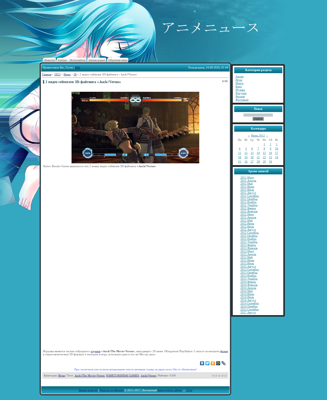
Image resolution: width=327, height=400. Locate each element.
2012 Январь (248, 208)
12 (246, 152)
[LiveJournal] (223, 363)
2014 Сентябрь (249, 303)
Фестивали (242, 99)
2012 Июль (247, 226)
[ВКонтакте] (202, 363)
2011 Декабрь (249, 205)
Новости (49, 60)
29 (264, 161)
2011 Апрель (248, 180)
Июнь (67, 74)
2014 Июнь (247, 293)
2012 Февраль (249, 211)
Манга (239, 83)
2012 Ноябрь (248, 238)
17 (276, 152)
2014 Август (248, 300)
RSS (77, 67)
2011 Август (248, 192)
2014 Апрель (248, 287)
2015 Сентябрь (249, 309)
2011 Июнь (247, 186)
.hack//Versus (148, 375)
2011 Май (246, 183)
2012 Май (246, 220)
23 (270, 157)
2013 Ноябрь (248, 275)
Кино (239, 86)
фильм (224, 351)
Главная (46, 74)
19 (246, 157)
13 (252, 152)
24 (276, 157)
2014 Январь (248, 281)
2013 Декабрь (249, 278)
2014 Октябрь (249, 306)
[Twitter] (207, 363)
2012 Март (247, 214)
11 (239, 152)
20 (252, 157)
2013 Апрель (248, 254)
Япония (240, 96)
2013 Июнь (247, 260)
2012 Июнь (247, 223)
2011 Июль (247, 189)
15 (264, 152)
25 (239, 161)
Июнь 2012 (258, 135)
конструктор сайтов (170, 390)
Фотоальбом (77, 60)
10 (276, 148)
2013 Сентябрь (249, 269)
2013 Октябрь (249, 272)
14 (258, 152)
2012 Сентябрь (249, 232)
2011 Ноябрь (248, 201)
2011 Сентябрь (249, 195)
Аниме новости (88, 390)
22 (264, 157)
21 (258, 157)
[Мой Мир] (218, 363)
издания (95, 351)
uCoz (189, 390)
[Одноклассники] (213, 363)
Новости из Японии (112, 390)
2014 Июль (247, 297)
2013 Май (246, 257)
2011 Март (247, 177)
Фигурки (241, 93)
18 (75, 74)
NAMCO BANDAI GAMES (122, 375)
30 (270, 161)
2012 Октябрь (249, 235)
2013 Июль (247, 263)
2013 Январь (248, 244)
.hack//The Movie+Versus (89, 375)
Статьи (62, 60)
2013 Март (247, 251)
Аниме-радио (97, 60)
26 (246, 161)
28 (258, 161)
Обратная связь (118, 60)
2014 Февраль (249, 284)
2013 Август (248, 266)
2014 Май (246, 290)
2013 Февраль (249, 247)
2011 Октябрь (249, 198)
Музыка (240, 89)
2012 (57, 74)
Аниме (240, 76)
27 (252, 161)
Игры (61, 375)
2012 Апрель (248, 217)
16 (270, 152)
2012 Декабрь (249, 241)
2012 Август (248, 229)
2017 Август (248, 312)
